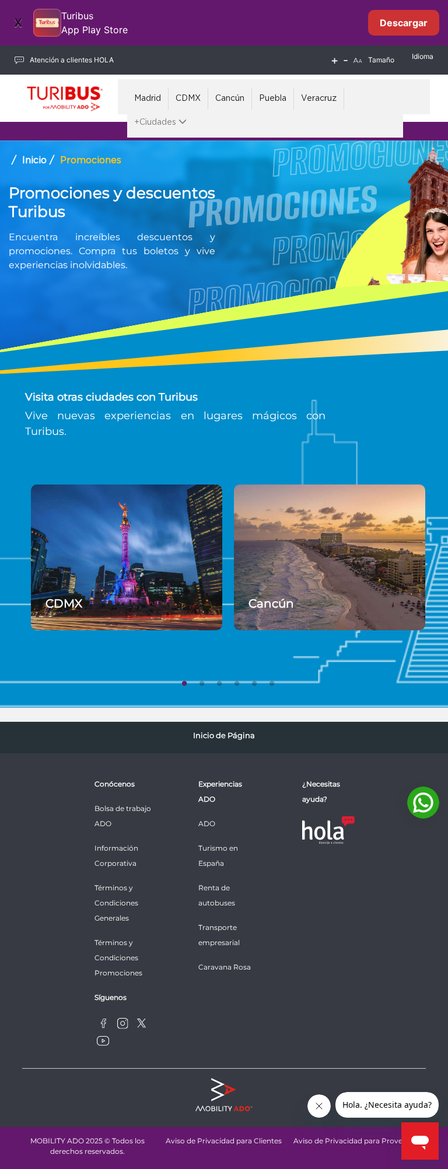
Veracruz (319, 98)
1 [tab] (184, 681)
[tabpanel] (126, 557)
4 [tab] (237, 681)
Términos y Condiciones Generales (116, 902)
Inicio (34, 160)
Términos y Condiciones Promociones (118, 957)
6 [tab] (272, 681)
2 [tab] (202, 681)
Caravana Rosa (224, 967)
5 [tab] (254, 681)
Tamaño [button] (381, 59)
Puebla (272, 98)
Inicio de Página (224, 735)
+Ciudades (156, 122)
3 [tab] (219, 681)
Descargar (404, 23)
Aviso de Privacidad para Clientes (224, 1140)
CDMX (188, 98)
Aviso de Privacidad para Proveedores (359, 1140)
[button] (357, 60)
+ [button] (334, 60)
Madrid (147, 98)
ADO (206, 823)
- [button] (345, 60)
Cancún (229, 98)
